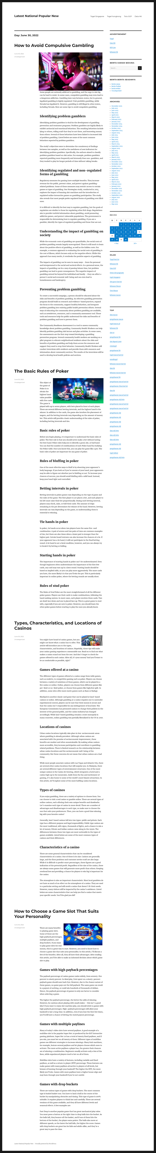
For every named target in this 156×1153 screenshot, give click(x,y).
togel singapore (115, 277)
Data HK (138, 16)
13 (112, 232)
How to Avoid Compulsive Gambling (54, 45)
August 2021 (116, 197)
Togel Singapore (97, 16)
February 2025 (116, 119)
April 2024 (115, 142)
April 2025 (115, 115)
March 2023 (116, 157)
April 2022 (115, 180)
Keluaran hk (114, 264)
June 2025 (115, 110)
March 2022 (116, 182)
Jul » (135, 243)
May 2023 (115, 153)
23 (125, 236)
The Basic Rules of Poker (41, 371)
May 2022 (115, 177)
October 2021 (116, 193)
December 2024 (117, 124)
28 (117, 239)
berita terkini (116, 88)
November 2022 (117, 164)
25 (135, 236)
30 (126, 239)
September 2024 (117, 130)
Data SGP (113, 268)
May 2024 (115, 139)
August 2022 (116, 171)
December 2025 (117, 106)
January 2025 (116, 122)
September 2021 (117, 195)
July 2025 (115, 108)
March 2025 (116, 117)
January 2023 (116, 159)
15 (121, 232)
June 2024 (115, 137)
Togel (112, 39)
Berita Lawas (116, 84)
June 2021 (115, 202)
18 (135, 232)
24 (130, 236)
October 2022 (116, 166)
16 (125, 232)
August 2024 (116, 133)
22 (121, 236)
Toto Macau (114, 291)
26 (139, 236)
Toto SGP (128, 16)
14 (116, 232)
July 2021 (115, 200)
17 (130, 232)
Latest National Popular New (36, 16)
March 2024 (116, 144)
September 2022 (117, 168)
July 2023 (115, 151)
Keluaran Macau (115, 286)
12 (139, 228)
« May (116, 243)
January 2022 (116, 186)
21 (116, 236)
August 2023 (116, 148)
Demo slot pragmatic (117, 273)
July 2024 (115, 135)
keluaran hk (114, 52)
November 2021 (117, 191)
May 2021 (115, 204)
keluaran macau (115, 295)
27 (112, 239)
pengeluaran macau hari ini (119, 404)
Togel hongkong (114, 16)
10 (130, 228)
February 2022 (116, 184)
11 (134, 228)
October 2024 (116, 128)
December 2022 (117, 162)
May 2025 (115, 113)
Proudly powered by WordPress (45, 1144)
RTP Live (113, 48)
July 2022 (115, 173)
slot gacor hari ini (116, 282)
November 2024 (117, 126)
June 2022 (115, 175)
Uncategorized (19, 57)
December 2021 (117, 188)
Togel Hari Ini (114, 259)
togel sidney (114, 453)
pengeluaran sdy (115, 413)
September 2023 (117, 146)
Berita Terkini (116, 86)
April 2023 (115, 155)
